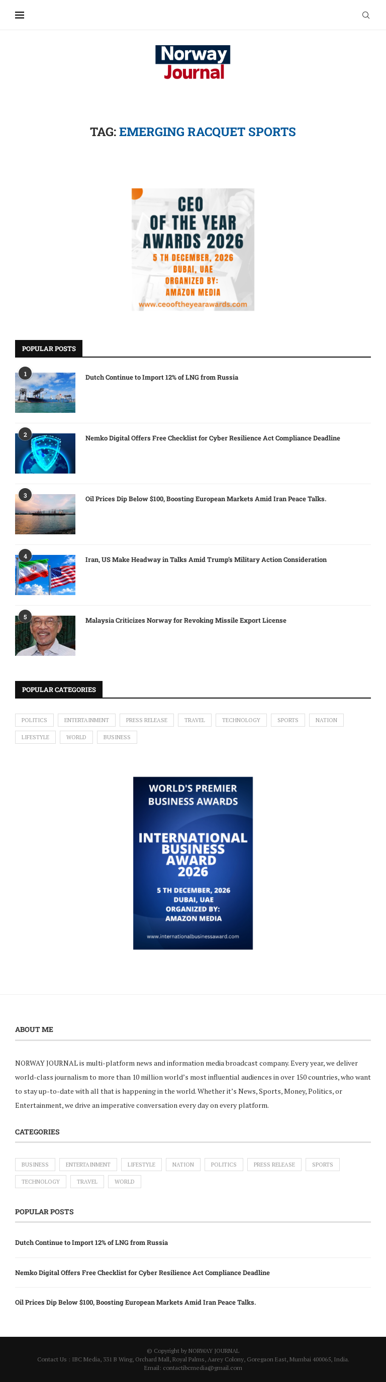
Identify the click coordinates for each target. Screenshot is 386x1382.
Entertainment (86, 720)
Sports (288, 720)
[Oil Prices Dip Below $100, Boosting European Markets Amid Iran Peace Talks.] (45, 514)
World (76, 737)
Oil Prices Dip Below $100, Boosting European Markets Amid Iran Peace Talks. (205, 498)
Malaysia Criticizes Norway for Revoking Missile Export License (185, 620)
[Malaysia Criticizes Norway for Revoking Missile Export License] (45, 636)
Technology (241, 720)
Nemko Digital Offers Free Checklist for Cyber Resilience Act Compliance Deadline (212, 437)
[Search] (366, 15)
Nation (326, 720)
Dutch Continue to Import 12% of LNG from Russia (161, 377)
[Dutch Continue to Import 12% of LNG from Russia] (45, 393)
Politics (34, 720)
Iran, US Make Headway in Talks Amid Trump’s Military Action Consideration (206, 559)
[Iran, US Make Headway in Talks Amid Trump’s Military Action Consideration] (45, 575)
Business (117, 737)
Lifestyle (35, 737)
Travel (194, 720)
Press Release (146, 720)
